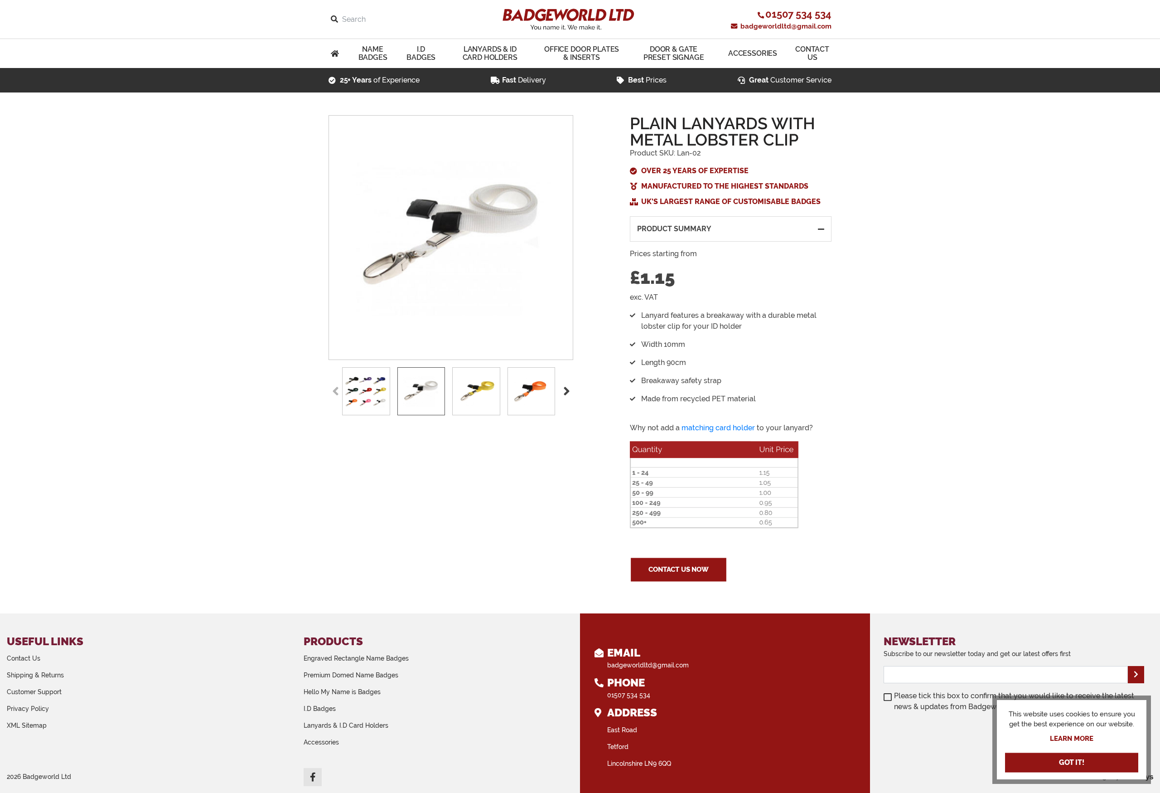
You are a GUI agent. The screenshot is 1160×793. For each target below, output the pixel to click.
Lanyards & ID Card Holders (490, 53)
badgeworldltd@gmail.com (785, 26)
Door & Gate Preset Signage (673, 53)
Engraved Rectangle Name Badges (356, 658)
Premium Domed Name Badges (351, 675)
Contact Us (812, 53)
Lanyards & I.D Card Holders (346, 725)
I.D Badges (420, 53)
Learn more (1071, 739)
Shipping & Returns (35, 675)
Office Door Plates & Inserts (581, 53)
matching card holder (718, 427)
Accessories (752, 53)
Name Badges (372, 53)
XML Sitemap (27, 725)
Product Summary (674, 228)
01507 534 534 (628, 695)
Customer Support (34, 692)
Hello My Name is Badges (342, 692)
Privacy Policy (28, 708)
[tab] (730, 229)
